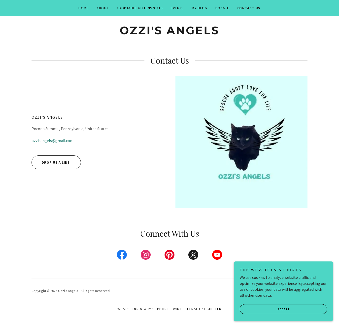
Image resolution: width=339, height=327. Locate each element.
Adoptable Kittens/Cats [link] (140, 8)
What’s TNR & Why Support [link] (143, 309)
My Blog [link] (199, 8)
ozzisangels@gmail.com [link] (52, 140)
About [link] (103, 8)
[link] (169, 32)
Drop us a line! (56, 162)
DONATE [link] (222, 8)
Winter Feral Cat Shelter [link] (197, 309)
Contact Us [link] (249, 8)
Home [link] (83, 8)
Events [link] (177, 8)
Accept (283, 309)
